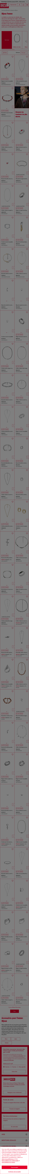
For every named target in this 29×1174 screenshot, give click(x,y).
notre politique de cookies (8, 1162)
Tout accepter (14, 1167)
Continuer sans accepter (14, 1171)
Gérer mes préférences (8, 1159)
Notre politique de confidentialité (10, 1160)
